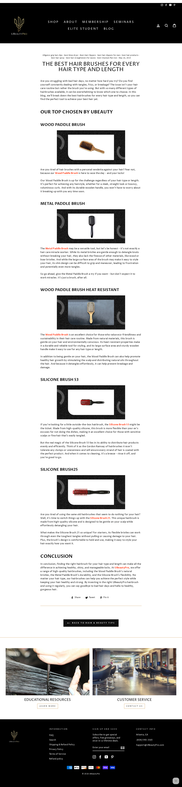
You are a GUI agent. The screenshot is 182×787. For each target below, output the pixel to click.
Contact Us (134, 706)
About (70, 22)
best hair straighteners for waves (81, 58)
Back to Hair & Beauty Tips (93, 623)
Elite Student (83, 29)
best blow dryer (71, 55)
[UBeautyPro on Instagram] (94, 757)
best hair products (130, 55)
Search (52, 740)
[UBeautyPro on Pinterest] (112, 757)
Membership (95, 22)
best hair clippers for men (109, 55)
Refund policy (56, 759)
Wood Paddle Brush (66, 173)
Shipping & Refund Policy (62, 744)
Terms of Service (57, 754)
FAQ (51, 735)
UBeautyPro (122, 567)
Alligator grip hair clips (53, 55)
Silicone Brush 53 (119, 424)
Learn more (47, 706)
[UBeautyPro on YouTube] (106, 757)
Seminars (124, 22)
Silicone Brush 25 (100, 518)
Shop (53, 22)
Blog (109, 29)
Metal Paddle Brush (56, 248)
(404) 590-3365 (144, 740)
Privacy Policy (56, 749)
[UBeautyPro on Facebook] (100, 757)
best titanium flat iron (107, 58)
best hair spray (58, 58)
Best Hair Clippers (88, 55)
